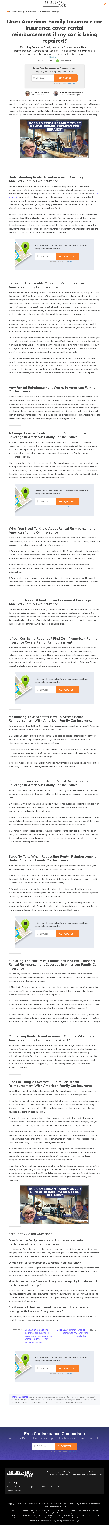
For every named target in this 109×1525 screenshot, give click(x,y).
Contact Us (55, 1487)
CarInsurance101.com (36, 1504)
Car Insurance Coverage (48, 11)
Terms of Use (71, 83)
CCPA (64, 1506)
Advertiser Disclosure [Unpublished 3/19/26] (31, 1487)
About (9, 1487)
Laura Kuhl (44, 92)
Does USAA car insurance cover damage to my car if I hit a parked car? (72, 1332)
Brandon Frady (76, 92)
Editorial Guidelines (19, 1397)
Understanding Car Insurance (23, 11)
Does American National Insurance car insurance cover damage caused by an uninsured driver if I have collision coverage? (39, 1335)
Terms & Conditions (52, 1506)
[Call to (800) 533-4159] (105, 4)
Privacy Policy (94, 1504)
